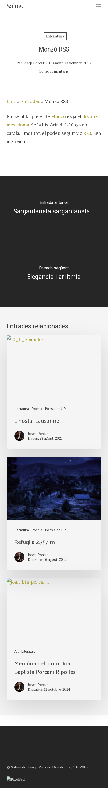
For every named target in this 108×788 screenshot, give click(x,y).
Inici (11, 101)
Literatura (55, 36)
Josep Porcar (33, 63)
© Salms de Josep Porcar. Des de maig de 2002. (48, 767)
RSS (87, 133)
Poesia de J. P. (55, 408)
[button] (98, 6)
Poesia (36, 408)
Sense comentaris (54, 71)
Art (16, 651)
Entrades (30, 101)
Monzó (58, 116)
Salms (15, 6)
